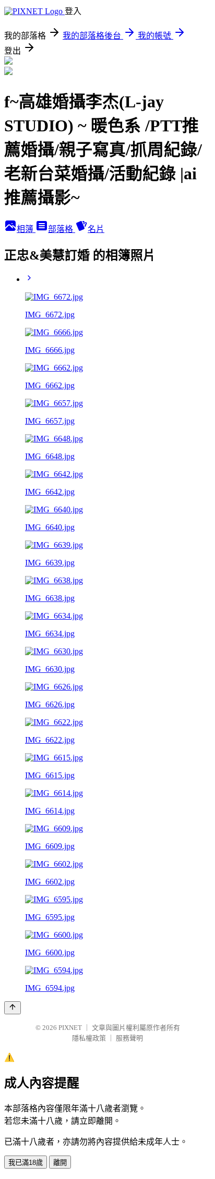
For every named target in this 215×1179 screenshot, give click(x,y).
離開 (60, 1162)
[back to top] (12, 1007)
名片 (96, 229)
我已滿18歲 (25, 1162)
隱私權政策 (89, 1038)
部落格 (61, 229)
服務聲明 (129, 1038)
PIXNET (70, 1027)
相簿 (26, 229)
